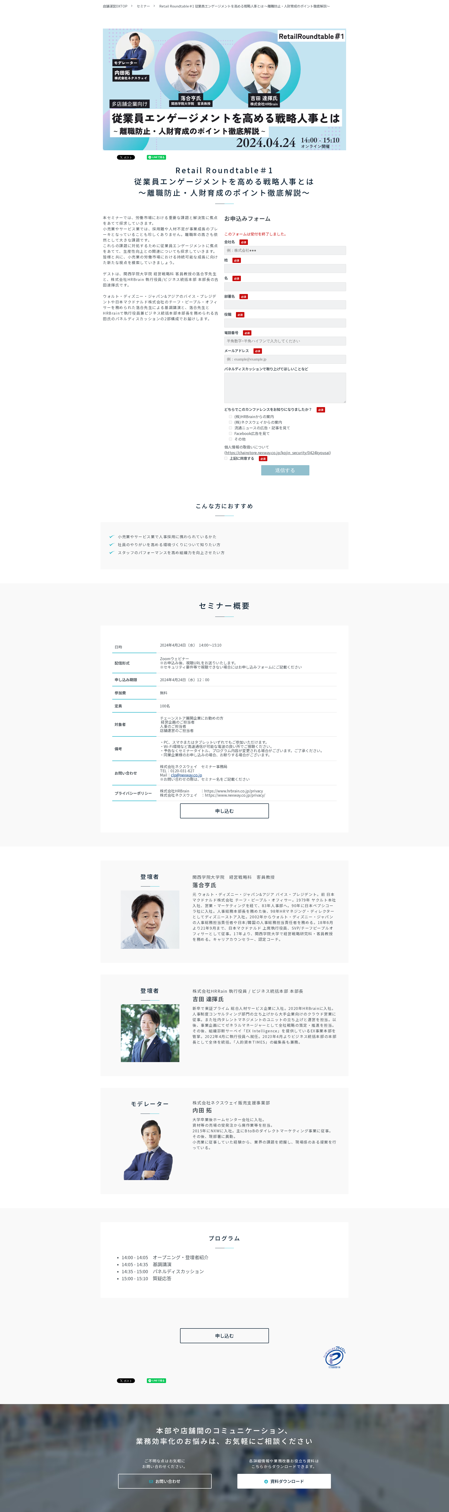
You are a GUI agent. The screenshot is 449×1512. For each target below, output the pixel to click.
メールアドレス (236, 350)
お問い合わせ (168, 1481)
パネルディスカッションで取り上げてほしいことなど (266, 368)
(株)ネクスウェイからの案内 (258, 422)
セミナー (143, 6)
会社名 (229, 241)
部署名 (229, 296)
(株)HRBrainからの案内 (254, 416)
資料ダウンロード (287, 1481)
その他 (240, 439)
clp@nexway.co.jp (186, 775)
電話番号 (231, 332)
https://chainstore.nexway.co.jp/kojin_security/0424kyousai (278, 452)
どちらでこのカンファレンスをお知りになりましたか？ (268, 409)
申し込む (224, 810)
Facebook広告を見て (252, 433)
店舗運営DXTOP (115, 6)
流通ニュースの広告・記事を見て (262, 427)
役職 (227, 314)
